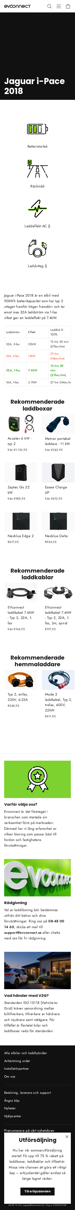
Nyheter (10, 1108)
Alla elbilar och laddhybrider (25, 1053)
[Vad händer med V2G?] (37, 970)
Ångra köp (12, 1100)
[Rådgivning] (37, 877)
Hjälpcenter (12, 1116)
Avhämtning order (17, 1060)
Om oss (9, 1076)
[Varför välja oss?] (37, 779)
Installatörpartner (16, 1068)
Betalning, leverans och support (27, 1092)
